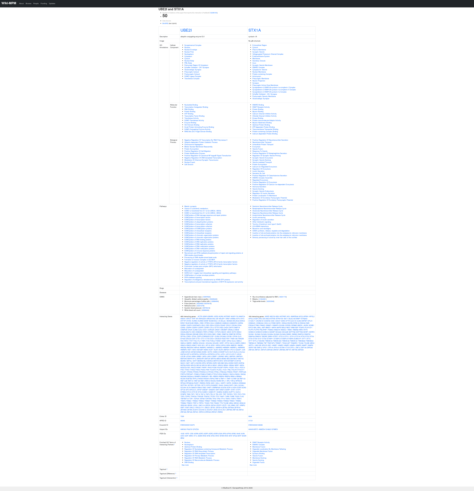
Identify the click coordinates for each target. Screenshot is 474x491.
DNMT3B (232, 334)
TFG (217, 396)
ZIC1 (224, 410)
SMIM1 (288, 334)
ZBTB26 (231, 407)
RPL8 (233, 381)
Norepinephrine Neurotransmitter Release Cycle (269, 208)
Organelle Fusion (258, 462)
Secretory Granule (258, 61)
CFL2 (212, 327)
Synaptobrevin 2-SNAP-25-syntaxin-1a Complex (269, 92)
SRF (217, 390)
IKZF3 (216, 350)
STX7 (260, 338)
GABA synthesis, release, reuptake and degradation (271, 231)
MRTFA (216, 361)
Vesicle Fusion (257, 149)
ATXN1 (188, 321)
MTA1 (221, 361)
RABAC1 (226, 374)
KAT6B (193, 352)
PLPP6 (256, 330)
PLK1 (225, 370)
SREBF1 (205, 390)
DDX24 (182, 334)
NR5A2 (231, 365)
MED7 (235, 358)
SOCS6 (223, 387)
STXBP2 (277, 338)
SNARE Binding (258, 105)
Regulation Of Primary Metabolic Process (199, 455)
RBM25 (239, 376)
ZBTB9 (189, 410)
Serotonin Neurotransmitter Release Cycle (267, 206)
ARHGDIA (202, 318)
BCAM (211, 321)
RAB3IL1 (284, 330)
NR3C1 (214, 365)
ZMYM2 (229, 410)
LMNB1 (199, 356)
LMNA (193, 356)
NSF (296, 327)
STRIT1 (275, 336)
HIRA (228, 345)
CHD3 (221, 327)
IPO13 (232, 350)
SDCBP (272, 332)
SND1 (204, 387)
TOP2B (202, 398)
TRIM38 (226, 401)
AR (197, 318)
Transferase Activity (191, 118)
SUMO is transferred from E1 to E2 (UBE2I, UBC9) (202, 211)
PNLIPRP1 (263, 330)
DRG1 (189, 336)
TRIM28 (213, 401)
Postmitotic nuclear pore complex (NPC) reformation (203, 266)
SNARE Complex (258, 67)
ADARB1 (210, 316)
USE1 (269, 345)
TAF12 (203, 394)
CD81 (273, 321)
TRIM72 (189, 403)
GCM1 (223, 341)
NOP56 (241, 363)
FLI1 (199, 341)
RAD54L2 (190, 376)
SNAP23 (301, 334)
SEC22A (278, 332)
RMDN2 (295, 330)
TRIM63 (183, 403)
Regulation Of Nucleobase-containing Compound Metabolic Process (208, 449)
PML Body (188, 63)
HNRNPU (183, 350)
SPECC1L (193, 390)
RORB (218, 381)
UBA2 (231, 403)
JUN (243, 350)
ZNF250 (310, 347)
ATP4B (272, 318)
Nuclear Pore (189, 52)
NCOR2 (199, 363)
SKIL (236, 385)
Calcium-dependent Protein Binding (264, 133)
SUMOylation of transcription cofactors (198, 224)
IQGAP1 (238, 350)
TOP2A (196, 398)
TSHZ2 (206, 403)
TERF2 (187, 396)
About (21, 3)
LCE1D (228, 354)
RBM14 (233, 376)
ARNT (228, 318)
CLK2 (200, 330)
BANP (206, 321)
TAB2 (189, 394)
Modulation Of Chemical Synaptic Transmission (201, 160)
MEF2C (241, 358)
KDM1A (216, 352)
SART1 (223, 383)
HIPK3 (223, 345)
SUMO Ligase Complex (192, 76)
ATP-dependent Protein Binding (263, 127)
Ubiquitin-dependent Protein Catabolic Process (201, 142)
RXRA (208, 383)
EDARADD (206, 336)
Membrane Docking (259, 458)
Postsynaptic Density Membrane (264, 96)
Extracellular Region (259, 45)
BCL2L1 (223, 321)
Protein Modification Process (194, 153)
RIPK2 (212, 378)
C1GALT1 (251, 321)
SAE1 (213, 383)
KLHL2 (242, 352)
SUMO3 (225, 392)
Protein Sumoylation (191, 149)
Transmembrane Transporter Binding (265, 129)
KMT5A (183, 354)
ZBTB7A (237, 407)
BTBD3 (207, 323)
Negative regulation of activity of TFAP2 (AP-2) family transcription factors (210, 262)
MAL (255, 327)
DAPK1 (278, 323)
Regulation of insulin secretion (263, 219)
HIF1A (208, 345)
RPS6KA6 (190, 383)
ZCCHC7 (210, 410)
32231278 (200, 305)
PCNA (214, 367)
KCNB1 (311, 325)
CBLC (203, 325)
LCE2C (239, 354)
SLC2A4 (183, 387)
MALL (227, 356)
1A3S (182, 433)
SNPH (270, 336)
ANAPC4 (241, 316)
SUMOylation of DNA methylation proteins (199, 246)
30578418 (207, 303)
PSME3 (209, 374)
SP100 (182, 390)
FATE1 (186, 341)
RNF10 (217, 378)
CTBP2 (204, 332)
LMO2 (204, 356)
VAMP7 (304, 345)
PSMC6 (203, 374)
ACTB (200, 316)
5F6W (222, 436)
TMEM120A (277, 341)
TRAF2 (227, 398)
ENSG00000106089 (255, 425)
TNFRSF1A (184, 398)
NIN (219, 363)
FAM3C (262, 325)
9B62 (182, 438)
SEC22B (285, 332)
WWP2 (242, 405)
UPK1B (264, 345)
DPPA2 (238, 334)
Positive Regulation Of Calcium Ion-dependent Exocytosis (273, 184)
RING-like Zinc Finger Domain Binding (198, 131)
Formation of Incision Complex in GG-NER (199, 259)
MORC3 (210, 361)
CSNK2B (198, 332)
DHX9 (209, 334)
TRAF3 (233, 398)
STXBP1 (270, 338)
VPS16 (270, 347)
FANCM (241, 338)
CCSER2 (267, 321)
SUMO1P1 (212, 392)
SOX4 (234, 387)
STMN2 (183, 392)
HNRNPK (226, 347)
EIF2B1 (229, 336)
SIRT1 (231, 385)
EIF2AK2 (223, 336)
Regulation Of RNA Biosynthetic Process (199, 451)
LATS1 (222, 354)
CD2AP (222, 325)
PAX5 (210, 367)
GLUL (234, 341)
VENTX (219, 405)
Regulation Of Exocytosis (261, 169)
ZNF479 (264, 350)
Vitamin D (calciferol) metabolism (196, 208)
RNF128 (236, 378)
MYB (226, 361)
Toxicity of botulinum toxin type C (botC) (266, 224)
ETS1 (198, 338)
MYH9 (238, 361)
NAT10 (193, 363)
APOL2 (311, 316)
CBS (207, 325)
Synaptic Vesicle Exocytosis (262, 158)
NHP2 (215, 363)
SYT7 (250, 341)
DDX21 (239, 332)
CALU (212, 323)
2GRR (215, 433)
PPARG (196, 372)
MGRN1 (183, 361)
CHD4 (226, 327)
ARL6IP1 (222, 318)
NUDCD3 (183, 367)
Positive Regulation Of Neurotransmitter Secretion (270, 140)
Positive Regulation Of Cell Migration (197, 151)
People (36, 3)
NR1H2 (198, 365)
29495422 (213, 299)
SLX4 (189, 387)
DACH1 (224, 332)
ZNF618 (202, 412)
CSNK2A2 (260, 323)
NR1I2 (209, 365)
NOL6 (226, 363)
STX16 (297, 336)
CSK (193, 332)
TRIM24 (201, 401)
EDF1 (212, 336)
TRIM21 (189, 401)
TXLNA (301, 343)
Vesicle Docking (258, 189)
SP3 (187, 390)
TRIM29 (220, 401)
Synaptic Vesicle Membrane (262, 65)
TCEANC (261, 341)
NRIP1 (237, 365)
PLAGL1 (220, 370)
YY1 (202, 407)
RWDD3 (202, 383)
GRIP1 (221, 343)
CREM (236, 330)
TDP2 (182, 396)
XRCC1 (192, 407)
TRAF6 (183, 401)
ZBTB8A (183, 410)
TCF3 (235, 394)
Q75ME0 (274, 429)
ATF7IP (183, 321)
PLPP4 (251, 330)
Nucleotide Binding (191, 105)
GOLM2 (282, 325)
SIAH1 (221, 385)
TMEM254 (309, 341)
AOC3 (301, 316)
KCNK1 (204, 352)
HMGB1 (240, 345)
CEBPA (188, 327)
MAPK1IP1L (191, 358)
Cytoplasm (188, 56)
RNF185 (197, 381)
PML (229, 370)
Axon (254, 63)
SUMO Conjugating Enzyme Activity (197, 129)
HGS (199, 345)
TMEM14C (294, 341)
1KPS (187, 433)
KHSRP (222, 352)
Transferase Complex (192, 78)
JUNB (182, 352)
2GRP (206, 433)
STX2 (200, 392)
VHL (229, 405)
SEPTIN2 (292, 332)
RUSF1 (196, 383)
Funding (44, 3)
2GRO (201, 433)
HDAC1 (243, 343)
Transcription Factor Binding (194, 116)
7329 (182, 416)
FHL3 (195, 341)
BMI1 (202, 323)
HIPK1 (213, 345)
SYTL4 (255, 341)
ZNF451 (195, 412)
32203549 (270, 301)
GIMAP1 (269, 325)
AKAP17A (234, 316)
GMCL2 (183, 343)
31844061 (262, 299)
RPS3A (183, 383)
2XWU (233, 433)
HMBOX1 (233, 345)
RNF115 (230, 378)
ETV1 (203, 338)
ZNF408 (183, 412)
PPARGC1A (203, 372)
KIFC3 (250, 327)
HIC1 (203, 345)
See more (185, 465)
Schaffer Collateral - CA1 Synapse (196, 67)
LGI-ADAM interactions (260, 226)
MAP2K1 (232, 356)
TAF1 (193, 394)
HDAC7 (194, 345)
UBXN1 (190, 405)
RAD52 (243, 374)
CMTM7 (304, 321)
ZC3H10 (195, 410)
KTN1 (218, 354)
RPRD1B (239, 381)
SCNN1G (265, 332)
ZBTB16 (219, 407)
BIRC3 (242, 321)
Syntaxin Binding (258, 453)
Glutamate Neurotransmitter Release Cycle (267, 211)
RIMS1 (289, 330)
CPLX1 (310, 321)
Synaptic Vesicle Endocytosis (263, 191)
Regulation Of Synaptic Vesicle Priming (266, 155)
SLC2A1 (241, 385)
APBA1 (306, 316)
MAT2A (207, 358)
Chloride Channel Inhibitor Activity (264, 116)
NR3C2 (220, 365)
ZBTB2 (224, 407)
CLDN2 (195, 330)
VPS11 (265, 347)
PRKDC (230, 372)
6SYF (239, 436)
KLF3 (227, 352)
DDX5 (201, 334)
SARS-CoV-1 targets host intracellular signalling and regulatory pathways (210, 273)
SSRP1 (227, 390)
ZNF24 (241, 410)
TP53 (214, 398)
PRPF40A (242, 372)
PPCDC (211, 372)
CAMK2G (225, 323)
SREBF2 (212, 390)
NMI (222, 363)
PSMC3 (197, 374)
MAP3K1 (239, 356)
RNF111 (224, 378)
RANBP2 (197, 376)
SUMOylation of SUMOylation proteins (198, 228)
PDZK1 (231, 367)
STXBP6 (290, 338)
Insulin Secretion (258, 171)
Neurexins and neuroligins (261, 228)
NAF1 (188, 363)
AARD (267, 316)
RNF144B (183, 381)
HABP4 (237, 343)
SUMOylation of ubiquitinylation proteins (198, 222)
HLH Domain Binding (191, 125)
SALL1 (218, 383)
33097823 (206, 297)
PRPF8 (183, 374)
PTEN (214, 374)
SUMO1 (205, 392)
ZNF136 (303, 347)
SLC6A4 (270, 334)
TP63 (218, 398)
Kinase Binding (257, 118)
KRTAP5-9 (211, 354)
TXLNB (225, 403)
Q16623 (268, 429)
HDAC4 (183, 345)
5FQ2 (235, 436)
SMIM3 (294, 334)
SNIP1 (209, 387)
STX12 (292, 336)
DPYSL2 (183, 336)
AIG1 (288, 316)
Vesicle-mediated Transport (262, 162)
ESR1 (194, 338)
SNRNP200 (216, 387)
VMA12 (259, 347)
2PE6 (225, 433)
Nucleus (187, 47)
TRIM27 (207, 401)
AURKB (201, 321)
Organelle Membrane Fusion (262, 451)
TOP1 (191, 398)
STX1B (194, 392)
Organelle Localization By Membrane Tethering (269, 449)
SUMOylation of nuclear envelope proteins (199, 275)
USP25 (207, 405)
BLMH (191, 323)
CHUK (190, 330)
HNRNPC (203, 347)
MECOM (230, 358)
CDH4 (239, 325)
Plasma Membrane (259, 49)
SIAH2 (226, 385)
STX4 (312, 336)
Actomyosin (256, 76)
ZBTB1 (212, 407)
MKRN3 (200, 361)
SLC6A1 (251, 334)
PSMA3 (270, 330)
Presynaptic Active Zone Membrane (265, 85)
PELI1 (237, 367)
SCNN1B (258, 332)
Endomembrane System (261, 56)
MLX (205, 361)
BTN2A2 (304, 318)
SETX (203, 385)
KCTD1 (210, 352)
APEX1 (189, 318)
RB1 (211, 376)
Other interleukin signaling (261, 222)
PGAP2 (301, 327)
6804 (250, 416)
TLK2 (242, 396)
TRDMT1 (278, 343)
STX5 (250, 338)
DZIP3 (199, 336)
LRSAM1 (221, 356)
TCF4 (240, 394)
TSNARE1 (294, 343)
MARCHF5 (200, 358)
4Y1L (195, 436)
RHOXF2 (206, 378)
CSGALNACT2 (185, 332)
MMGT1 (268, 327)
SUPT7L (232, 392)
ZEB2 (215, 410)
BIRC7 (182, 323)
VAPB (250, 347)
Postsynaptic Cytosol (192, 74)
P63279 (189, 429)
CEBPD (195, 327)
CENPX (207, 327)
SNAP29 (251, 336)
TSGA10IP (286, 343)
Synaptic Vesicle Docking (261, 160)
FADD (224, 338)
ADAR (205, 316)
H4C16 (232, 343)
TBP (224, 394)
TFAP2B (200, 396)
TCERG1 (230, 394)
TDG (243, 394)
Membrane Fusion (258, 447)
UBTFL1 (251, 345)
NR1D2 (193, 365)
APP (193, 318)
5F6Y (231, 436)
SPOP (199, 390)
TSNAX (216, 403)
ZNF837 (214, 412)
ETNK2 (256, 325)
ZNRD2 (220, 412)
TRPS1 (201, 403)
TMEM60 (260, 343)
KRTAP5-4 (203, 354)
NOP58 (183, 365)
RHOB (200, 378)
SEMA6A (242, 383)
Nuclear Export (189, 162)
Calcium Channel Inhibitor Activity (264, 113)
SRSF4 (222, 390)
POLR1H (234, 370)
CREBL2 (231, 330)
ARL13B (215, 318)
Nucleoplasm (189, 54)
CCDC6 (217, 325)
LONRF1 (214, 356)
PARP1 (204, 367)
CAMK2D (218, 323)
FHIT (191, 341)
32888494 (214, 301)
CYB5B (273, 323)
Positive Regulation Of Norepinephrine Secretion (269, 153)
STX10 (281, 336)
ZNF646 (208, 412)
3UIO (182, 436)
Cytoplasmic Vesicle (259, 69)
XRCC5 (198, 407)
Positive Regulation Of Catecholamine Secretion (269, 175)
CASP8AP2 (196, 325)
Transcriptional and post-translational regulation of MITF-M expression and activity (213, 282)
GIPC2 (229, 341)
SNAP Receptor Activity (261, 107)
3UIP (186, 436)
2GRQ (210, 433)
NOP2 (236, 363)
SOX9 (244, 387)
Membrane (256, 58)
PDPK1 (226, 367)
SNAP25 (307, 334)
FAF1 (228, 338)
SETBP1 (191, 385)
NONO (231, 363)
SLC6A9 (283, 334)
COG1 (205, 330)
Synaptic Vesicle (258, 52)
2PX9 (229, 433)
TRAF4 (238, 398)
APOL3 (251, 318)
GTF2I (227, 343)
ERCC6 (188, 338)
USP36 (213, 405)
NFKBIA (210, 363)
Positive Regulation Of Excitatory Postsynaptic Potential (272, 200)
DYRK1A (296, 323)
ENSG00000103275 (187, 425)
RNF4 (202, 381)
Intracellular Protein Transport (262, 144)
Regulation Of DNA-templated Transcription (199, 453)
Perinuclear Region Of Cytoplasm (196, 65)
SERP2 (311, 332)
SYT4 (308, 338)
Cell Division (188, 164)
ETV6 (207, 338)
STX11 (286, 336)
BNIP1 (298, 318)
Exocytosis (256, 146)
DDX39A (189, 334)
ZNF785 (294, 350)
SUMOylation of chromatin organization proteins (201, 235)
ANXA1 (183, 318)
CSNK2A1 (252, 323)
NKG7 (288, 327)
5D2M (200, 436)
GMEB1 (189, 343)
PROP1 (235, 372)
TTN (221, 403)
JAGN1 (305, 325)
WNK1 (233, 405)
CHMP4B (183, 330)
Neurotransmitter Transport (261, 142)
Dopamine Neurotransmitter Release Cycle (267, 213)
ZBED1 (207, 407)
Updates (52, 3)
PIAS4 (203, 370)
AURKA (195, 321)
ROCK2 (213, 381)
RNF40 (207, 381)
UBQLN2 (183, 405)
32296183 (213, 13)
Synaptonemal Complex (192, 45)
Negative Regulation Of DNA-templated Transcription (203, 158)
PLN (306, 327)
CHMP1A (236, 327)
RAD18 (232, 374)
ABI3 (277, 316)
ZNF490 (270, 350)
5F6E (209, 436)
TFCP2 (212, 396)
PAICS (193, 367)
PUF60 (219, 374)
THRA (227, 396)
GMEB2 (195, 343)
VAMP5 (298, 345)
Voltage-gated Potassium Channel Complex (267, 54)
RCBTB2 (189, 378)
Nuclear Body (189, 61)
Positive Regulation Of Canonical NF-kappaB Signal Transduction (207, 155)
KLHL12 (237, 352)
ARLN (267, 318)
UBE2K (236, 403)
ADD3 (216, 316)
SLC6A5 (276, 334)
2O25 (220, 433)
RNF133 (242, 378)
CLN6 (299, 321)
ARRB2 (233, 318)
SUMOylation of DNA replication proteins (199, 242)
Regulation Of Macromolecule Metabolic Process (201, 460)
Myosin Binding (257, 111)
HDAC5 (188, 345)
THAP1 (222, 396)
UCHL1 (195, 405)
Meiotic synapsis (190, 206)
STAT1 (233, 390)
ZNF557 (276, 350)
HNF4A (196, 347)
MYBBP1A (232, 361)
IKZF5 (221, 350)
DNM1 (219, 334)
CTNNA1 (211, 332)
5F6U (213, 436)
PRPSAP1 (190, 374)
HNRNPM (241, 347)
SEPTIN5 (299, 332)
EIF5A (235, 336)
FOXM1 (218, 341)
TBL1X (212, 394)
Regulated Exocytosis (260, 180)
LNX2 (209, 356)
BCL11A (217, 321)
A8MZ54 (262, 429)
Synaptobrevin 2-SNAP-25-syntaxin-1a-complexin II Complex (274, 89)
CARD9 (240, 323)
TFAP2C (207, 396)
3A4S (238, 433)
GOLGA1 (202, 343)
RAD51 (237, 374)
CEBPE (201, 327)
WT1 (238, 405)
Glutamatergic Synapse (192, 69)
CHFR (230, 327)
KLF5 (231, 352)
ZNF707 (288, 350)
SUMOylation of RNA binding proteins (197, 239)
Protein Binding (189, 111)
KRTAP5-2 (195, 354)
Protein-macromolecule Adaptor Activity (266, 120)
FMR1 (203, 341)
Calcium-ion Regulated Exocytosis (264, 166)
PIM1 (208, 370)
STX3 (307, 336)
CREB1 (217, 330)
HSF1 (190, 350)
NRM (293, 327)
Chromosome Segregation (193, 144)
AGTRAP (227, 316)
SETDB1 (198, 385)
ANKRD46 (294, 316)
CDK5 (283, 321)
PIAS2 (192, 370)
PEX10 (242, 367)
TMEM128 (285, 341)
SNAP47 (258, 336)
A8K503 (183, 429)
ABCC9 (272, 316)
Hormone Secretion (259, 186)
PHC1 (182, 370)
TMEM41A (252, 343)
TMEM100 (269, 341)
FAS (182, 341)
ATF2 (238, 318)
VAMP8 (310, 345)
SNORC (264, 336)
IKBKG (206, 350)
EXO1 (212, 338)
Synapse (255, 83)
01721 (250, 420)
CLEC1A (293, 321)
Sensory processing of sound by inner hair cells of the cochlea (274, 237)
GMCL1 (239, 341)
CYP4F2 (218, 332)
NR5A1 (226, 365)
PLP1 (310, 327)
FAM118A (234, 338)
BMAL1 (197, 323)
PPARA (190, 372)
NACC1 (183, 363)
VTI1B (287, 347)
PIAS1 (187, 370)
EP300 (182, 338)
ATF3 (242, 318)
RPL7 (229, 381)
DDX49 (284, 323)
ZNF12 (298, 347)
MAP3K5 (183, 358)
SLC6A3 (264, 334)
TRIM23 (195, 401)
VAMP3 (286, 345)
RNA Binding (189, 109)
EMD (307, 323)
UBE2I (186, 30)
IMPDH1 (227, 350)
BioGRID (165, 23)
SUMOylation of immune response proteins (199, 251)
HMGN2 (183, 347)
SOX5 (239, 387)
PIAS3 (198, 370)
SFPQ (208, 385)
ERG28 (251, 325)
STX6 (255, 338)
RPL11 (223, 381)
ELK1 (240, 336)
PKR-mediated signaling (193, 277)
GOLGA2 (209, 343)
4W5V (191, 436)
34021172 (282, 297)
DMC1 (214, 334)
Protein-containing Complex (262, 74)
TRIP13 (195, 403)
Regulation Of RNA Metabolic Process (198, 458)
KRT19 (188, 354)
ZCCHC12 (202, 410)
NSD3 (242, 365)
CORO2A (210, 330)
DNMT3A (225, 334)
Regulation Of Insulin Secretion (263, 193)
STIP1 (238, 390)
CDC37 (228, 325)
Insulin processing (258, 217)
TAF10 (197, 394)
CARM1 (183, 325)
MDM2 (223, 358)
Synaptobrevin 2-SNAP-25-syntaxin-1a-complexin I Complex (273, 87)
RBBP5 (215, 376)
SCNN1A (235, 383)
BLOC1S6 (292, 318)
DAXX (229, 332)
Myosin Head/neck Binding (262, 122)
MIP (263, 327)
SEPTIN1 (183, 385)
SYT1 (304, 338)
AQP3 (256, 318)
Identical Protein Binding (261, 125)
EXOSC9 (218, 338)
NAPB (278, 327)
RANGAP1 (205, 376)
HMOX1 (300, 325)
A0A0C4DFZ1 (253, 429)
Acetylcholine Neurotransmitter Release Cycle (268, 215)
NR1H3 (204, 365)
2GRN (196, 433)
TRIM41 (232, 401)
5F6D (204, 436)
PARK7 (198, 367)
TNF (265, 343)
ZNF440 (251, 350)
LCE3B (182, 356)
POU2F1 (183, 372)
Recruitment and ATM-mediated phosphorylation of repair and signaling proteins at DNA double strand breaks (213, 254)
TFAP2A (194, 396)
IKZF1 (211, 350)
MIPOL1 (190, 361)
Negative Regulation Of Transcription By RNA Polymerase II (205, 140)
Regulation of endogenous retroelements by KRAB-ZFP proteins (207, 279)
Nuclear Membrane (259, 72)
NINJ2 (283, 327)
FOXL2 (212, 341)
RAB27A (277, 330)
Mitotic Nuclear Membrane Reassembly (198, 146)
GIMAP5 (275, 325)
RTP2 (306, 330)
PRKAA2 (223, 372)
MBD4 (219, 358)
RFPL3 (195, 378)
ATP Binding (188, 113)
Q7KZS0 (196, 429)
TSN (211, 403)
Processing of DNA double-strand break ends (200, 257)
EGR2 (217, 336)
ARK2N (209, 318)
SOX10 (229, 387)
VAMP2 (280, 345)
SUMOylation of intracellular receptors (198, 231)
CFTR (216, 327)
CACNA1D (259, 321)
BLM (187, 323)
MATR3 (213, 358)
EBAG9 (302, 323)
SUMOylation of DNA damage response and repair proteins (205, 215)
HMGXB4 (190, 347)
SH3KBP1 (214, 385)
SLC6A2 (258, 334)
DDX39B (195, 334)
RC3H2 (183, 378)
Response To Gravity (259, 151)
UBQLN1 (242, 403)
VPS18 (276, 347)
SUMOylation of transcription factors (197, 217)
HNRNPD (219, 347)
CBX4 (212, 325)
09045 (182, 420)
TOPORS (208, 398)
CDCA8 (234, 325)
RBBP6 (221, 376)
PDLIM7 (220, 367)
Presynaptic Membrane (260, 78)
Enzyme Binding (190, 122)
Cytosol (187, 58)
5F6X (226, 436)
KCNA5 (198, 352)
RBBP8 (227, 376)
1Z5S (191, 433)
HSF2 (194, 350)
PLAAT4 (213, 370)
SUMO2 (219, 392)
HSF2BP (200, 350)
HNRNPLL (233, 347)
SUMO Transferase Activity (194, 120)
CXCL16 (267, 323)
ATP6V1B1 (280, 318)
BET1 (286, 318)
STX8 (264, 338)
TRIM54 (238, 401)
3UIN (243, 433)
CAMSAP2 (233, 323)
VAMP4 (292, 345)
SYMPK (183, 394)
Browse (28, 3)
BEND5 (229, 321)
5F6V (217, 436)
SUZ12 (238, 392)
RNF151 (191, 381)
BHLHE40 (236, 321)
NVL (188, 367)
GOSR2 (288, 325)
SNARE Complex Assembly (262, 178)
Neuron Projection (258, 81)
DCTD (234, 332)
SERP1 (306, 332)
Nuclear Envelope (190, 49)
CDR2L (183, 327)
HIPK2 (218, 345)
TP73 (223, 398)
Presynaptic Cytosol (191, 72)
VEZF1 (224, 405)
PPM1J (217, 372)
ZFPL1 (292, 347)
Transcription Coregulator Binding (196, 107)
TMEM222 (302, 341)
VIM (254, 347)
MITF (195, 361)
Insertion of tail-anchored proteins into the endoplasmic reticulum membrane (279, 233)
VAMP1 (274, 345)
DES (205, 334)
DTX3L (194, 336)
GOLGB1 (216, 343)
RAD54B (183, 376)
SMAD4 (194, 387)
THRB (232, 396)
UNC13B (258, 345)
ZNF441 (257, 350)
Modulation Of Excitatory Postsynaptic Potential (269, 198)
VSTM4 (282, 347)
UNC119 (202, 405)
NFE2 (204, 363)
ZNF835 (301, 350)
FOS (208, 341)
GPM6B (294, 325)
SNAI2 (199, 387)
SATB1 (229, 383)
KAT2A (187, 352)
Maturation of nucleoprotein (194, 268)
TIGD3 (237, 396)
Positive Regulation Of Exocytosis (264, 182)
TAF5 (208, 394)
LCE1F (233, 354)
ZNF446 (189, 412)
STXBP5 (283, 338)
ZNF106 (235, 410)
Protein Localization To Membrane (264, 195)
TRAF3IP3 (271, 343)
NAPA (274, 327)
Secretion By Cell (258, 173)
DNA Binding (189, 462)
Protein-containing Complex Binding (265, 131)
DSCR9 (290, 323)
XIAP (187, 407)
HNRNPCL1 (211, 347)
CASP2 (189, 325)
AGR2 (221, 316)
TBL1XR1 (219, 394)
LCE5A (188, 356)
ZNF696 (282, 350)
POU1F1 (241, 370)
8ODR (244, 436)
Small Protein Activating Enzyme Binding (199, 127)
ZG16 (220, 410)
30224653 (200, 303)
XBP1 (182, 407)
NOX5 (188, 365)
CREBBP (223, 330)
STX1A (254, 30)
